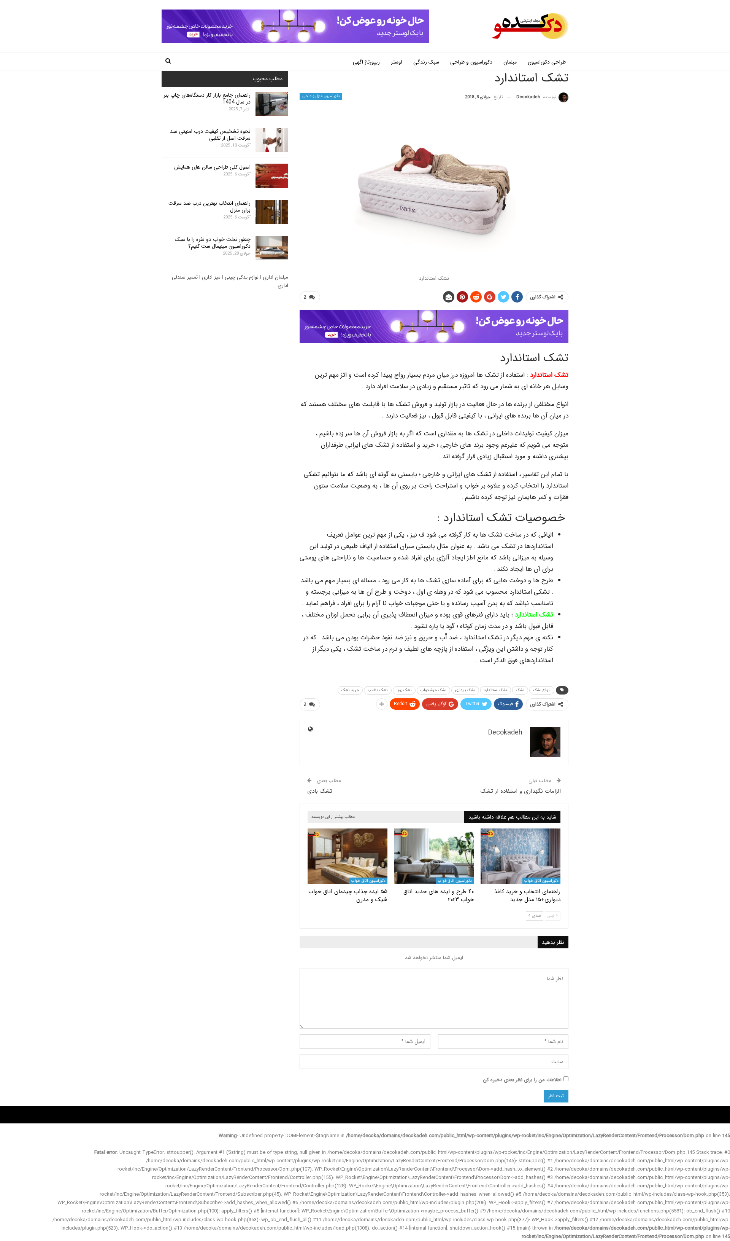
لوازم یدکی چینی (242, 277)
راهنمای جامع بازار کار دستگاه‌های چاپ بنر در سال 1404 (207, 98)
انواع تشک (542, 690)
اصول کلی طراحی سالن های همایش (212, 167)
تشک (520, 690)
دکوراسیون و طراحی (471, 62)
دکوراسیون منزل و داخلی (321, 96)
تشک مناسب (378, 690)
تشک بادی (319, 791)
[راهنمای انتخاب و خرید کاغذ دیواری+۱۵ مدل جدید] (520, 856)
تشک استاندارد (549, 375)
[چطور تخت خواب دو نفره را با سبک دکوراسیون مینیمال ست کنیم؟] (272, 248)
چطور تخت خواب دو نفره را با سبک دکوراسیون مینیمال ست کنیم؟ (213, 242)
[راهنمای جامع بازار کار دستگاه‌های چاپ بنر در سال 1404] (272, 104)
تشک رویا (404, 690)
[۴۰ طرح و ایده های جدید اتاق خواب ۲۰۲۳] (434, 856)
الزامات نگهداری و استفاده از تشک (521, 791)
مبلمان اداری (275, 277)
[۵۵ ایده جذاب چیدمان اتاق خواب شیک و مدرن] (347, 856)
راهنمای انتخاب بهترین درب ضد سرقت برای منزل (209, 206)
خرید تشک (350, 690)
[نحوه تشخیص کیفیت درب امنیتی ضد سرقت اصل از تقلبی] (272, 140)
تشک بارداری (465, 690)
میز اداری (211, 277)
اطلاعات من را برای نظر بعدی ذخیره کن (522, 1080)
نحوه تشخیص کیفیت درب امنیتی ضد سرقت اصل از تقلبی (210, 134)
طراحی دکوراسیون (547, 62)
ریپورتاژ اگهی (366, 62)
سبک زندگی (426, 62)
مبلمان (510, 62)
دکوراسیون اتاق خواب (541, 881)
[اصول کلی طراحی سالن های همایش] (272, 176)
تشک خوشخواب (433, 690)
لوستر (396, 62)
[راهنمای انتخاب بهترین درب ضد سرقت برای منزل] (272, 212)
